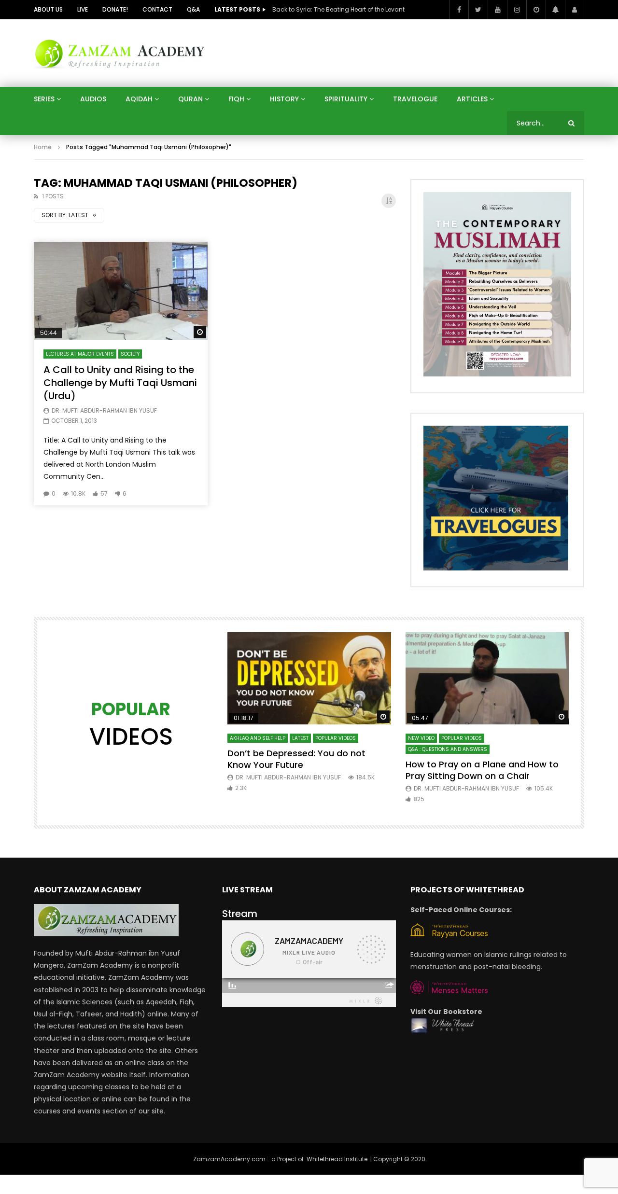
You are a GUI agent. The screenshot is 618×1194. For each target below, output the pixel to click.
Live (82, 9)
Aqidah (139, 99)
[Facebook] (458, 9)
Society (130, 354)
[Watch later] (536, 9)
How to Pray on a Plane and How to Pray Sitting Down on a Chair (482, 770)
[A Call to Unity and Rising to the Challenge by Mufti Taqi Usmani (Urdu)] (121, 291)
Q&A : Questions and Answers (447, 749)
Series (44, 99)
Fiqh (236, 99)
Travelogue (415, 99)
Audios (93, 99)
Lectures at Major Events (80, 354)
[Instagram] (516, 9)
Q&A (193, 9)
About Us (48, 9)
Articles (472, 99)
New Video (421, 738)
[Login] (574, 9)
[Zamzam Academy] (120, 53)
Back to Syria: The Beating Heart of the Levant (338, 9)
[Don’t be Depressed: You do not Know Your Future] (309, 678)
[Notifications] (555, 9)
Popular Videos (335, 738)
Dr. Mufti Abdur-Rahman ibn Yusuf (104, 410)
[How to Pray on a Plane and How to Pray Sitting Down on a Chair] (487, 678)
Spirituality (345, 99)
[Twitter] (478, 9)
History (284, 99)
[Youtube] (497, 9)
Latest (300, 738)
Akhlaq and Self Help (257, 738)
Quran (190, 99)
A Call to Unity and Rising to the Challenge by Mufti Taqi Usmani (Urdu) (120, 383)
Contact (157, 9)
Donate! (115, 9)
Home (43, 147)
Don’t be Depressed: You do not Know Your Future (296, 759)
